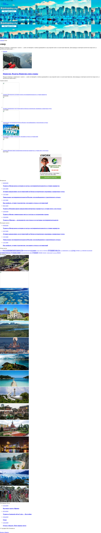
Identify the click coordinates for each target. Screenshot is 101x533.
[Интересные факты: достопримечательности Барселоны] (14, 452)
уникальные (55, 252)
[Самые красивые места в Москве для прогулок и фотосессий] (14, 435)
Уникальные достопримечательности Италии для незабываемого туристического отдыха (25, 122)
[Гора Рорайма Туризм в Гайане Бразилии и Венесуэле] (14, 336)
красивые (37, 250)
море (61, 250)
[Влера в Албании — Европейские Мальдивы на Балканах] (14, 386)
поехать (84, 250)
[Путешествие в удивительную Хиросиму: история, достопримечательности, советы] (14, 320)
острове (69, 250)
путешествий (23, 252)
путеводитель (5, 252)
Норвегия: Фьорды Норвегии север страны (20, 74)
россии (27, 252)
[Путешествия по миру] (9, 20)
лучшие (51, 250)
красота (41, 250)
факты (59, 252)
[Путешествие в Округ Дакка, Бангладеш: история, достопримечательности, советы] (14, 501)
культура (45, 250)
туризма (40, 252)
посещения (89, 250)
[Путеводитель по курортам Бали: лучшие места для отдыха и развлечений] (14, 468)
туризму (44, 252)
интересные (26, 250)
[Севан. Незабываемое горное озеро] (14, 369)
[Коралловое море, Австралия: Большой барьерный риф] (14, 303)
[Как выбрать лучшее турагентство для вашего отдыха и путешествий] (11, 135)
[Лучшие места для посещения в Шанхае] (14, 419)
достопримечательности (12, 250)
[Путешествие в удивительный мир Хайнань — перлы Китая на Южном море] (14, 402)
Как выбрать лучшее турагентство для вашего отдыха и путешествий (20, 136)
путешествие (15, 252)
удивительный (49, 252)
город (1, 250)
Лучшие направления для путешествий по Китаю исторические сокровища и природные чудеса (27, 108)
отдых (73, 250)
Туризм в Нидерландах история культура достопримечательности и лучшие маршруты (25, 94)
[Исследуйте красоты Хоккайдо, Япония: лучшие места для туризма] (14, 270)
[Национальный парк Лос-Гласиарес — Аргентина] (14, 485)
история (33, 250)
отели (81, 250)
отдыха (78, 250)
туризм (35, 252)
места (57, 250)
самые (30, 252)
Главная (2, 40)
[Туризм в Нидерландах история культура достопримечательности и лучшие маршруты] (11, 93)
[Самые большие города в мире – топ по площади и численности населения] (14, 353)
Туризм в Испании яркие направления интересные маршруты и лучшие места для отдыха (25, 150)
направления (65, 250)
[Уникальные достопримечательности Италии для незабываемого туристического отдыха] (11, 121)
